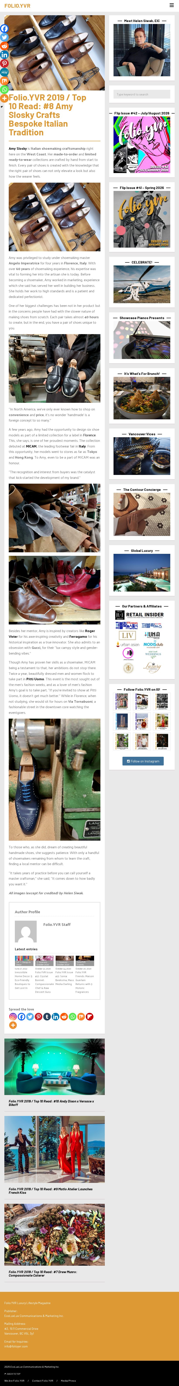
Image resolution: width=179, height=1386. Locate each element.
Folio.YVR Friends (81, 963)
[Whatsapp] (72, 1016)
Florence (89, 435)
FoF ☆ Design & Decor (23, 963)
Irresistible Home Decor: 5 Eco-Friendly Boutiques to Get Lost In (23, 980)
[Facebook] (21, 1016)
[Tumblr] (47, 1016)
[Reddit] (64, 1016)
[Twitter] (30, 1016)
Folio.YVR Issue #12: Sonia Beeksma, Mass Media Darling (64, 978)
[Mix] (81, 1016)
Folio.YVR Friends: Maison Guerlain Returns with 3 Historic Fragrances (85, 982)
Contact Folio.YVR (42, 1380)
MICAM (31, 446)
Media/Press (68, 1380)
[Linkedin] (55, 1016)
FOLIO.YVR (17, 5)
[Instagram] (13, 1016)
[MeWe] (4, 72)
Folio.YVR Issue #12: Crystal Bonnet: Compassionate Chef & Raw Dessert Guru (44, 982)
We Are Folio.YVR (14, 1380)
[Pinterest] (38, 1016)
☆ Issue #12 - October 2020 (42, 963)
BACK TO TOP (13, 1373)
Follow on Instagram (144, 761)
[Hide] (1, 107)
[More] (13, 1025)
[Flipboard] (89, 1016)
